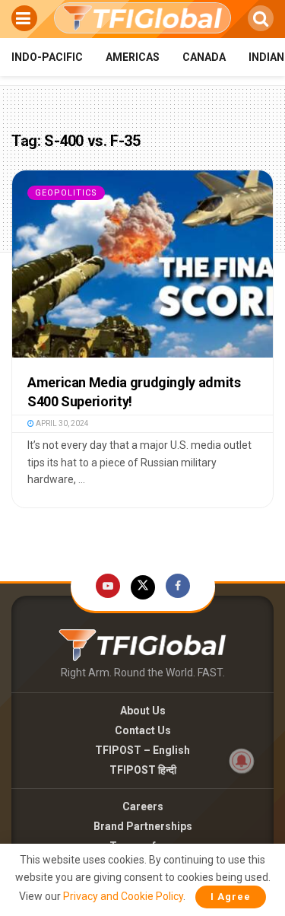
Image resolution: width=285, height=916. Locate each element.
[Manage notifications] (242, 761)
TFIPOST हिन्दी (142, 770)
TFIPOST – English (142, 750)
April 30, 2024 (61, 423)
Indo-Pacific (47, 57)
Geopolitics (66, 193)
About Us (143, 710)
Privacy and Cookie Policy (123, 896)
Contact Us (143, 730)
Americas (133, 57)
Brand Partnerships (142, 826)
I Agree (231, 896)
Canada (204, 57)
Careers (142, 806)
